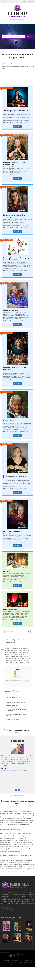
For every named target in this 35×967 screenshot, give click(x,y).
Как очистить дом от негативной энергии (16, 715)
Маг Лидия (7, 571)
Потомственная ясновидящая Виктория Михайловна (14, 477)
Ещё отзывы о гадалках (17, 795)
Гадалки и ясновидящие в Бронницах (18, 872)
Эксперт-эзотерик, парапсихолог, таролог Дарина (14, 770)
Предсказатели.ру (9, 898)
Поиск (25, 1)
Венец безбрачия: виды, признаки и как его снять (17, 710)
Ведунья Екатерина (10, 609)
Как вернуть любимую (12, 719)
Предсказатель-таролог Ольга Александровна (14, 216)
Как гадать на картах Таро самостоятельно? (13, 698)
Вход (31, 1)
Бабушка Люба (8, 421)
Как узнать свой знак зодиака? (15, 702)
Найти (29, 36)
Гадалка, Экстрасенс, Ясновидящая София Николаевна (16, 259)
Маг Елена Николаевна (11, 531)
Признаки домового (12, 705)
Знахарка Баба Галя (10, 310)
